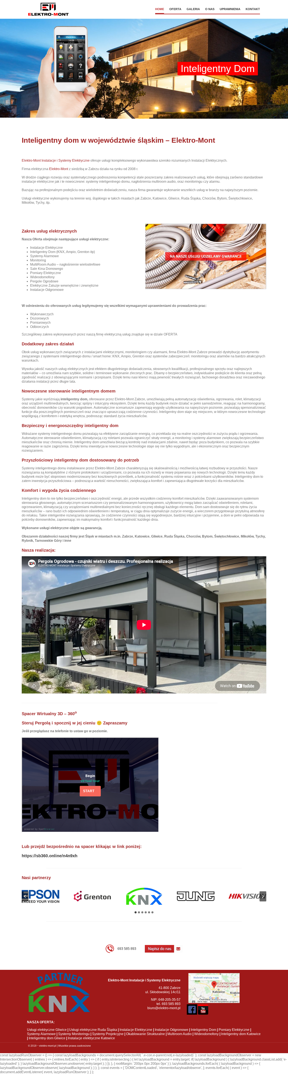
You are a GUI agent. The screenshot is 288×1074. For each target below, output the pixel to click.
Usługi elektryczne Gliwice (47, 1029)
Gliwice (173, 198)
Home (159, 9)
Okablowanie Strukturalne (145, 1034)
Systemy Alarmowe (41, 1034)
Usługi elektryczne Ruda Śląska (93, 1029)
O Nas (209, 9)
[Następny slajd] (263, 896)
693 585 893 (126, 948)
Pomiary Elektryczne (234, 1029)
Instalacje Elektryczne (136, 1029)
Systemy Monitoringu (74, 1034)
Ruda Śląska (191, 198)
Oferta (175, 9)
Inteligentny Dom (203, 1029)
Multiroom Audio (179, 1034)
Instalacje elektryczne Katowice (91, 1038)
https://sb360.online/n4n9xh (49, 855)
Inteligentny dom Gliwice (47, 1038)
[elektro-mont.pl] (48, 9)
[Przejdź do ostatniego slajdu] (25, 896)
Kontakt (253, 9)
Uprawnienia (230, 9)
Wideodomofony (206, 1034)
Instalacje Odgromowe (171, 1029)
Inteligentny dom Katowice (241, 1034)
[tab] (136, 912)
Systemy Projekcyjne (108, 1034)
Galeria (193, 9)
